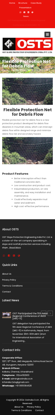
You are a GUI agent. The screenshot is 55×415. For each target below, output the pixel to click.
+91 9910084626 (23, 385)
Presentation (25, 7)
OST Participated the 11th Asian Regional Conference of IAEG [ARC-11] (30, 316)
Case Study (36, 3)
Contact (6, 291)
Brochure (22, 3)
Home (12, 3)
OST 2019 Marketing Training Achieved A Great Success (26, 22)
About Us (6, 273)
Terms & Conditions (12, 285)
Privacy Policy (9, 279)
